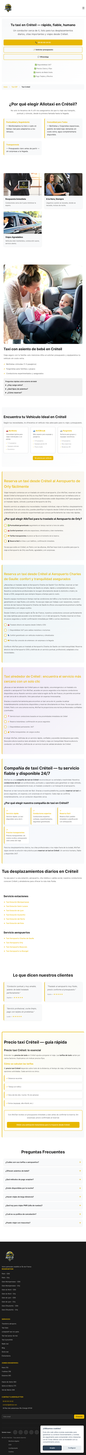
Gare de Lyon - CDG (9, 1298)
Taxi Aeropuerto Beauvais (16, 947)
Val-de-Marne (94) (8, 1390)
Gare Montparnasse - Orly (11, 1286)
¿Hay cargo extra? (15, 385)
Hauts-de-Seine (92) (9, 1382)
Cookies (11, 1452)
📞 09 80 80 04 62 (43, 42)
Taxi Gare (5, 1328)
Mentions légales (14, 1441)
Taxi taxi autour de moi (10, 1336)
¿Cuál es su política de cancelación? (20, 1214)
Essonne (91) (6, 1375)
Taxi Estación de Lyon (15, 910)
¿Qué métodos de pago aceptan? (19, 1179)
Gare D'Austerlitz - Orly (10, 1310)
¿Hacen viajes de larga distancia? (19, 1197)
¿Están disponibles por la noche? (19, 1188)
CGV (10, 1445)
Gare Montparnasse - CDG (11, 1282)
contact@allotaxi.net (10, 1405)
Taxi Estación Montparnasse (17, 902)
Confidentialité (13, 1448)
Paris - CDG (6, 1274)
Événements (6, 1356)
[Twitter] (21, 1432)
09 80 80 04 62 (8, 1401)
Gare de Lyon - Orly (8, 1302)
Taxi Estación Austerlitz (15, 915)
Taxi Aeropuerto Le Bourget (17, 951)
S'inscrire (79, 1416)
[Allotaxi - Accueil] (8, 8)
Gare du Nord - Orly (9, 1294)
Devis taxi (5, 1352)
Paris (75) (5, 1367)
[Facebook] (15, 1432)
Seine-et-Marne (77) (9, 1386)
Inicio (5, 87)
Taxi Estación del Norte (15, 919)
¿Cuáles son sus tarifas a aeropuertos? (22, 1162)
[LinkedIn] (31, 1432)
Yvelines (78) (6, 1371)
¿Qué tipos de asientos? (17, 389)
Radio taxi (5, 1344)
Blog (3, 1348)
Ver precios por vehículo (43, 458)
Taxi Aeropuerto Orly (14, 943)
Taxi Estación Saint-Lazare (17, 906)
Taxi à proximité (7, 1340)
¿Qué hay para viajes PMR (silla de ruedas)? (24, 1205)
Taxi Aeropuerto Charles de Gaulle (20, 938)
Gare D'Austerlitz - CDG (10, 1306)
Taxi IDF (14, 87)
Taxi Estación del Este (15, 923)
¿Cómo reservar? (14, 392)
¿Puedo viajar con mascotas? (17, 1223)
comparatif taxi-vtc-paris (10, 1332)
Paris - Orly (6, 1277)
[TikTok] (37, 1432)
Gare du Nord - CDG (9, 1290)
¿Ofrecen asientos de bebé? (17, 1171)
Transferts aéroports (9, 1324)
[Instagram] (26, 1432)
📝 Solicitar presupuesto (43, 50)
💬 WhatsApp (43, 57)
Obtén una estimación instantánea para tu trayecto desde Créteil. (43, 1125)
